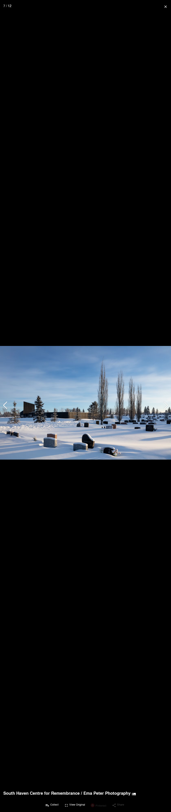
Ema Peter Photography (107, 793)
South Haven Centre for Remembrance (41, 793)
